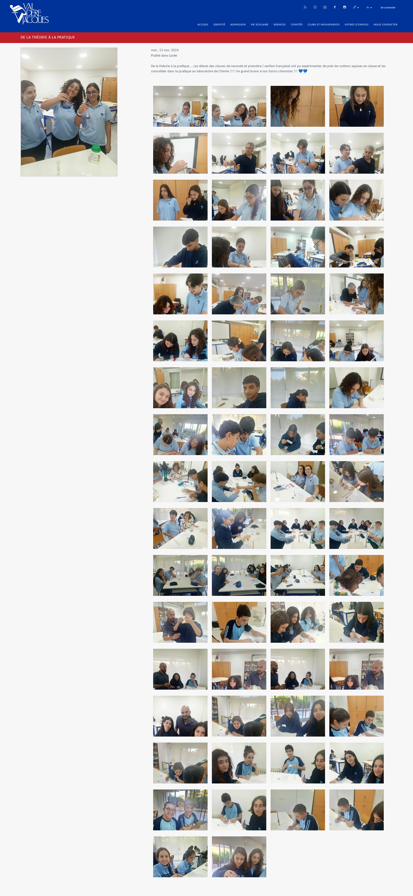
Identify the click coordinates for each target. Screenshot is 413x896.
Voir (180, 109)
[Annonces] (315, 7)
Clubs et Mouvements (324, 24)
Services (280, 24)
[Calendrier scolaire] (325, 7)
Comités (297, 24)
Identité (219, 24)
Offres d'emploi (356, 24)
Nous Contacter (386, 24)
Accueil (202, 24)
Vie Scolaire (259, 24)
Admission (238, 24)
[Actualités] (305, 7)
